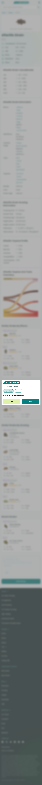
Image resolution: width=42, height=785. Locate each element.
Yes (30, 401)
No (12, 401)
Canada (18, 391)
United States (8, 391)
